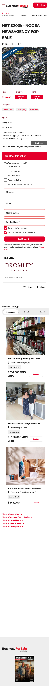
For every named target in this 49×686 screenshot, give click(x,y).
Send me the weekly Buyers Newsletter (21, 232)
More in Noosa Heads (12, 520)
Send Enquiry (23, 239)
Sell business (40, 5)
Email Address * (13, 222)
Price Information (14, 171)
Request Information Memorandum (20, 184)
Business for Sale (8, 16)
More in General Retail (12, 523)
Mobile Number (12, 213)
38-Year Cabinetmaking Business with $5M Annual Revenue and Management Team (25, 423)
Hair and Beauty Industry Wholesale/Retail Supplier (25, 358)
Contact (36, 374)
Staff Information (14, 176)
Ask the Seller (21, 97)
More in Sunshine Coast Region (16, 517)
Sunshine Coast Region (40, 16)
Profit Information (14, 167)
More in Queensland (11, 514)
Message (10, 192)
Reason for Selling (14, 180)
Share (42, 287)
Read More (39, 143)
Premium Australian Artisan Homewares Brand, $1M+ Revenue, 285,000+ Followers (25, 488)
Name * (9, 203)
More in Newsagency (11, 526)
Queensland (23, 16)
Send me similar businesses (17, 228)
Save (29, 287)
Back (7, 13)
